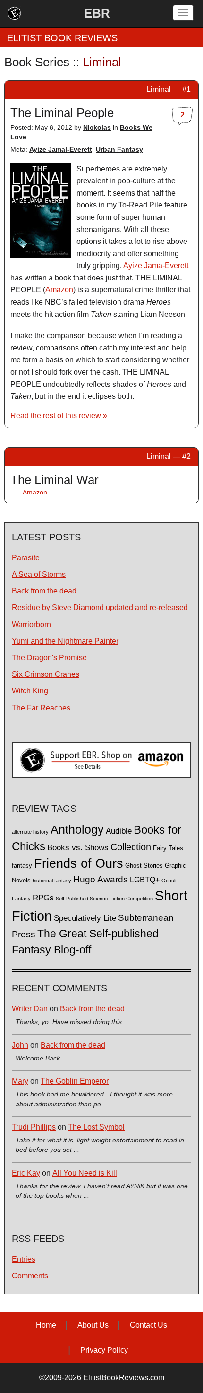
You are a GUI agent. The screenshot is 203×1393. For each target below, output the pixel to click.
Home (46, 1325)
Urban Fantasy (119, 149)
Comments (30, 1276)
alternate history (30, 832)
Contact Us (148, 1325)
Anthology (77, 829)
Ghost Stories (144, 866)
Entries (23, 1259)
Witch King (30, 691)
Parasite (26, 558)
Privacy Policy (104, 1350)
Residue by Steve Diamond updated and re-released (100, 607)
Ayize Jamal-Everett (60, 149)
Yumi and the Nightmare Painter (65, 641)
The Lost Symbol (96, 1127)
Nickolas (97, 127)
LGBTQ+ (145, 879)
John (20, 1045)
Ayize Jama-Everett (155, 265)
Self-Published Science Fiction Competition (104, 898)
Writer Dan (30, 1009)
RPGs (43, 897)
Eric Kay (26, 1173)
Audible (119, 831)
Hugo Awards (100, 879)
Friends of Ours (78, 863)
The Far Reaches (41, 708)
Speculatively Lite (85, 918)
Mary (20, 1081)
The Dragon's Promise (49, 658)
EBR (97, 13)
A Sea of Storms (39, 574)
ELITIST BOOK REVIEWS (62, 38)
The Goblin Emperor (75, 1081)
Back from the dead (44, 591)
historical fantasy (52, 880)
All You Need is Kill (84, 1173)
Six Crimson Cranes (45, 674)
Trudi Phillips (34, 1127)
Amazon (59, 290)
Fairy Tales (168, 848)
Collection (130, 847)
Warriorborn (31, 624)
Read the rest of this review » (58, 416)
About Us (93, 1325)
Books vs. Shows (78, 847)
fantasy (22, 866)
